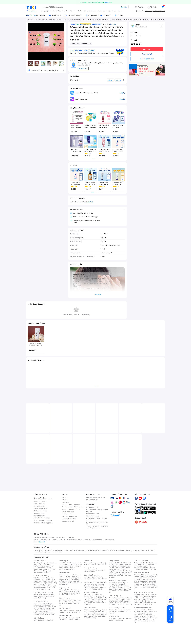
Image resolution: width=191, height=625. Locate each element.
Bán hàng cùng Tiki (91, 499)
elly (84, 550)
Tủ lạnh (139, 564)
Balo (85, 563)
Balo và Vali (88, 561)
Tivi (138, 567)
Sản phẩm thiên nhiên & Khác (44, 609)
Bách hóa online (117, 571)
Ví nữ (77, 610)
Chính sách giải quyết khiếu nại (71, 509)
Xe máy (114, 611)
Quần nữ (71, 563)
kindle (113, 550)
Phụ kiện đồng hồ (92, 579)
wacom (123, 550)
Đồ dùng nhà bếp (39, 620)
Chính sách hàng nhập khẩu (42, 518)
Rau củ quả (40, 579)
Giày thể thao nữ (148, 586)
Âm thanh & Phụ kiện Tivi (141, 563)
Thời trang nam (64, 572)
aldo (97, 550)
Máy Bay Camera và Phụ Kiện (145, 603)
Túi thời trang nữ (64, 608)
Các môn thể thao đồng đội (145, 583)
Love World (113, 24)
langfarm (42, 552)
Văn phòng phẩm (123, 618)
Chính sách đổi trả (39, 513)
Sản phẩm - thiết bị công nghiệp (120, 573)
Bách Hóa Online (90, 607)
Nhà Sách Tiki (114, 616)
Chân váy (71, 566)
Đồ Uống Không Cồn (94, 616)
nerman (118, 550)
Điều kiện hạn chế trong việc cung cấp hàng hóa (97, 510)
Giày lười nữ (74, 593)
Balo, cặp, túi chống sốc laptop (95, 563)
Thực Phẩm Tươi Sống (41, 576)
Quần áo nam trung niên (69, 583)
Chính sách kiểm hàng (40, 511)
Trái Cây (36, 578)
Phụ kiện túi (77, 612)
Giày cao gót (62, 590)
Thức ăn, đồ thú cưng (43, 587)
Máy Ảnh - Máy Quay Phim (143, 592)
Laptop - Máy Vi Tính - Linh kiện (95, 582)
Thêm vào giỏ (147, 54)
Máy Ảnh (149, 604)
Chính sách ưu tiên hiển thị (93, 516)
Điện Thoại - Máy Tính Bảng (43, 592)
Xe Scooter (124, 611)
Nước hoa (40, 613)
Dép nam (68, 602)
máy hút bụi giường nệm (144, 617)
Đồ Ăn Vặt (90, 614)
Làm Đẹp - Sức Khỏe (41, 601)
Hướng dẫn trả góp (39, 515)
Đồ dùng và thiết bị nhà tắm (95, 599)
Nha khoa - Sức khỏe (120, 602)
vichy (52, 552)
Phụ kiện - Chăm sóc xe (116, 610)
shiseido (36, 552)
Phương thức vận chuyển (41, 508)
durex (73, 550)
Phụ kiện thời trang (90, 568)
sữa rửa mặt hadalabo (110, 11)
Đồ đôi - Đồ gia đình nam (72, 579)
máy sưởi (136, 610)
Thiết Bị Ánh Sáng (145, 596)
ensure (69, 550)
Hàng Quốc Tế (114, 561)
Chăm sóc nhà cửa (44, 589)
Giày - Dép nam (64, 598)
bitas (152, 550)
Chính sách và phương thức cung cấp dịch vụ (97, 519)
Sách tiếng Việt (113, 618)
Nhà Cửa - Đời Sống (91, 592)
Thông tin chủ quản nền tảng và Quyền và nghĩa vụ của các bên (97, 527)
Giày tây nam (71, 600)
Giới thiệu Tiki (66, 497)
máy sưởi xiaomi (147, 616)
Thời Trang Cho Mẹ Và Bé (41, 563)
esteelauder (46, 550)
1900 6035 (42, 542)
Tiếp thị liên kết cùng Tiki (69, 516)
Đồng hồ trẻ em (102, 579)
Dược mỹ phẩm (49, 614)
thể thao (83, 11)
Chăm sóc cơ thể (42, 606)
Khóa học (124, 598)
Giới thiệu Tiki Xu (67, 514)
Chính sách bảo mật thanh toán (71, 504)
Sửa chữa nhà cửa (92, 596)
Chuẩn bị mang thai (42, 572)
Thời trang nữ (63, 561)
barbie (60, 550)
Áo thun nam (62, 575)
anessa (128, 550)
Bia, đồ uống (40, 584)
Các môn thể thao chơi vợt (145, 583)
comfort (148, 550)
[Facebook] (136, 498)
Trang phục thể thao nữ (140, 575)
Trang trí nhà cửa (89, 594)
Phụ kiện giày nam (67, 603)
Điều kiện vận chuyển (68, 521)
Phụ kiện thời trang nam (94, 570)
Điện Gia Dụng (39, 618)
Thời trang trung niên (68, 569)
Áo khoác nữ (72, 564)
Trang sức (87, 577)
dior (40, 550)
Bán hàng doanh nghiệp (69, 519)
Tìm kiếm (124, 7)
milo (87, 550)
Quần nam (70, 575)
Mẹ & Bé (119, 569)
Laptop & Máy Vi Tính (122, 572)
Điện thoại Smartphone (40, 594)
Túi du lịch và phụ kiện (94, 563)
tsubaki (59, 552)
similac (143, 550)
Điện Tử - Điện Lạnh (141, 561)
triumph (102, 550)
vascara (36, 550)
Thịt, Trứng (43, 578)
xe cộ (52, 11)
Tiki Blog (64, 499)
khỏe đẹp (65, 11)
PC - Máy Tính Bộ (92, 589)
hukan (48, 552)
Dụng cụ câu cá (142, 581)
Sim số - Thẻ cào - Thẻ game (123, 604)
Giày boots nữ (65, 593)
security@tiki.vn (48, 523)
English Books (119, 620)
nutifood (107, 550)
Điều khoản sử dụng (68, 511)
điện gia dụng (45, 11)
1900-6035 (42, 497)
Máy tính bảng (42, 598)
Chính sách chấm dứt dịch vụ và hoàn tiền (97, 523)
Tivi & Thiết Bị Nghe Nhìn (119, 574)
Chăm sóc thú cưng (89, 610)
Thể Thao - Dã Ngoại (141, 572)
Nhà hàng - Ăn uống (118, 601)
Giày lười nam (63, 600)
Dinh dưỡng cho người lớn (44, 569)
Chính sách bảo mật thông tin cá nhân (73, 507)
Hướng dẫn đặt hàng (39, 506)
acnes (120, 11)
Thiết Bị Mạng (94, 587)
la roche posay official (94, 11)
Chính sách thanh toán (92, 513)
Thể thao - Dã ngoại (117, 566)
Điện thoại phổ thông (43, 596)
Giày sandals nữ (68, 591)
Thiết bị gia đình (49, 620)
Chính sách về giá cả (92, 507)
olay (138, 550)
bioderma (79, 550)
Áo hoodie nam (66, 578)
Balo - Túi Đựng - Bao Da (145, 599)
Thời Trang (124, 563)
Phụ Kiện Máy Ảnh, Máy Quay (142, 594)
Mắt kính (99, 570)
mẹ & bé (58, 11)
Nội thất (92, 598)
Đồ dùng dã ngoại (145, 576)
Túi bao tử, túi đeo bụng (74, 619)
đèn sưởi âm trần (142, 621)
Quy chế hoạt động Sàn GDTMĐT (96, 497)
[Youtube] (140, 498)
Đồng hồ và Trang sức (91, 575)
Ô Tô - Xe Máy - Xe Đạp (117, 607)
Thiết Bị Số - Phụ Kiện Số (117, 580)
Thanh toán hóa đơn (114, 598)
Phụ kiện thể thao (145, 578)
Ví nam (61, 618)
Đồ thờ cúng (90, 602)
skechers (92, 550)
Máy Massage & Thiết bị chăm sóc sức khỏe (45, 607)
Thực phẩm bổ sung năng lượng (145, 586)
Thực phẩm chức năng (43, 605)
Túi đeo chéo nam (69, 618)
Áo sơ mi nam (70, 576)
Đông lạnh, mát (46, 581)
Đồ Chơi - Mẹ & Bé (40, 561)
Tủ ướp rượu (152, 569)
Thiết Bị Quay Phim (144, 602)
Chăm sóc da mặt (39, 603)
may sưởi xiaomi (143, 614)
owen (64, 550)
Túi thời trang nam (65, 615)
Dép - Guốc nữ (71, 590)
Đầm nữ (65, 563)
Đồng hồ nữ (94, 577)
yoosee (134, 550)
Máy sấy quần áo (143, 569)
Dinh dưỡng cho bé (42, 567)
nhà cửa (72, 11)
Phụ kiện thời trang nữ (90, 570)
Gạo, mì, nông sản (43, 583)
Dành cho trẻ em (42, 586)
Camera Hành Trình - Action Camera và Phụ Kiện (145, 598)
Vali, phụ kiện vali (101, 564)
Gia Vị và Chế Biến (92, 613)
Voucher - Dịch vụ (115, 596)
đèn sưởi (142, 610)
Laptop (100, 589)
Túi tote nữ (69, 612)
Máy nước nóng (144, 567)
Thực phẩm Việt (48, 579)
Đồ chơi (51, 563)
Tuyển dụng (65, 502)
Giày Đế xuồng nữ (70, 594)
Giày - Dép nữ (64, 588)
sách (77, 11)
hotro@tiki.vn (48, 520)
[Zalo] (144, 498)
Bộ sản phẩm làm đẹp (44, 613)
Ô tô (119, 611)
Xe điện (126, 610)
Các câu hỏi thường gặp (40, 501)
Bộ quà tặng (92, 618)
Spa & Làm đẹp (121, 599)
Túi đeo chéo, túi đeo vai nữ (67, 610)
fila (55, 552)
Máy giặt (139, 566)
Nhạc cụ (97, 602)
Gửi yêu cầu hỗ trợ (39, 503)
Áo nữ (60, 563)
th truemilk (54, 550)
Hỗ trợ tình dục (48, 613)
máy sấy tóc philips (146, 611)
